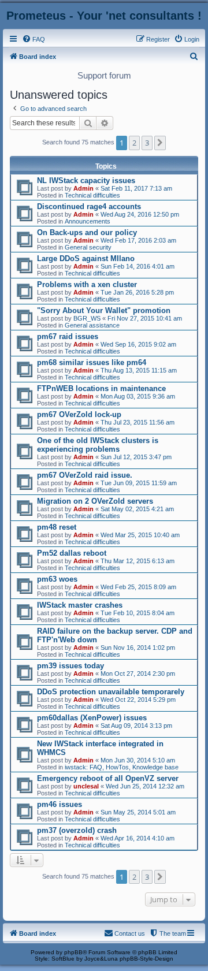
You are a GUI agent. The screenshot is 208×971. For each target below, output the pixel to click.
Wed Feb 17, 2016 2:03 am (138, 240)
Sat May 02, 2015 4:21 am (137, 508)
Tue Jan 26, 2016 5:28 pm (137, 292)
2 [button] (134, 142)
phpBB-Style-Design (146, 958)
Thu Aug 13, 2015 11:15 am (139, 370)
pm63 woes (57, 579)
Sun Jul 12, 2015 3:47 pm (136, 456)
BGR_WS (87, 318)
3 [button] (147, 142)
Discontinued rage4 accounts (89, 206)
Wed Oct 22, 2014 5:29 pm (138, 699)
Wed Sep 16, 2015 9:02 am (138, 344)
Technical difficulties (92, 195)
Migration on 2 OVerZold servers (95, 501)
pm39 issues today (70, 665)
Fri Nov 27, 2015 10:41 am (144, 318)
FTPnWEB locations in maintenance (101, 388)
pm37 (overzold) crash (77, 830)
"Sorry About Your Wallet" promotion (103, 310)
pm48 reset (56, 527)
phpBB (73, 952)
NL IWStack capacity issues (86, 180)
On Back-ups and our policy (87, 232)
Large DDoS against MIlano (86, 258)
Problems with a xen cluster (87, 284)
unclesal (86, 786)
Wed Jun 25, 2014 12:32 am (145, 786)
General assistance (92, 325)
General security (88, 247)
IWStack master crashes (79, 605)
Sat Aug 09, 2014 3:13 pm (136, 725)
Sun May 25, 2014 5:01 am (138, 812)
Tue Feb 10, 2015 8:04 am (137, 612)
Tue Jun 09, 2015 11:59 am (139, 482)
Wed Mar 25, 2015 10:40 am (140, 534)
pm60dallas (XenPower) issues (92, 717)
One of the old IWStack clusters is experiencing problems (97, 444)
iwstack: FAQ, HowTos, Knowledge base (122, 767)
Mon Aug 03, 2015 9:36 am (138, 396)
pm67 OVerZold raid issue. (84, 475)
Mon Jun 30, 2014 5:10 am (138, 760)
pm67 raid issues (67, 336)
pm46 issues (59, 804)
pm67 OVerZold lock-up (79, 414)
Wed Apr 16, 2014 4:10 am (137, 838)
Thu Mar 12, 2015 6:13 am (137, 560)
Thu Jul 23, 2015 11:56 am (137, 422)
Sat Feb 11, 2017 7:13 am (136, 188)
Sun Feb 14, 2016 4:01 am (137, 266)
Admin (83, 188)
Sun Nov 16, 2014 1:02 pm (138, 647)
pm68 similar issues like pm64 (91, 362)
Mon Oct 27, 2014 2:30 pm (138, 673)
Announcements (87, 221)
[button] (160, 143)
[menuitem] (33, 39)
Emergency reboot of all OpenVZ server (108, 778)
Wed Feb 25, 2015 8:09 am (138, 586)
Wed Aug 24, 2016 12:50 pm (140, 214)
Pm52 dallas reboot (71, 553)
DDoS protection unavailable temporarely (110, 691)
